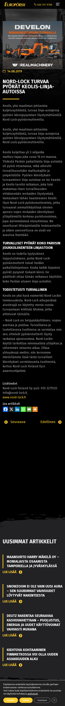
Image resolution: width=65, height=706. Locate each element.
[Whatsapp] (23, 409)
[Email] (29, 409)
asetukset (32, 693)
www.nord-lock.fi (14, 397)
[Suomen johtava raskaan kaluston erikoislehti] (14, 4)
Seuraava (17, 422)
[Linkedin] (17, 409)
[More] (35, 409)
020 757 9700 (44, 4)
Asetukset (42, 700)
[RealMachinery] (32, 43)
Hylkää (26, 700)
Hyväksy (11, 700)
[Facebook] (5, 409)
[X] (11, 409)
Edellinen (48, 422)
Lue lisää (10, 572)
